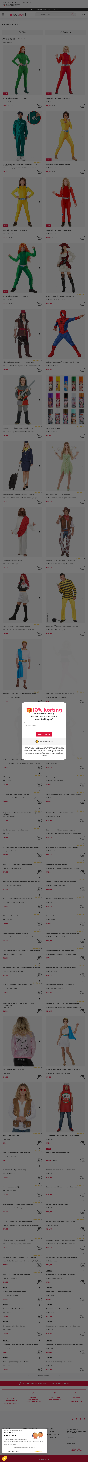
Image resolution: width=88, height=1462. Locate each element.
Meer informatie (13, 1451)
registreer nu (44, 734)
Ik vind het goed (36, 1451)
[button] (4, 1458)
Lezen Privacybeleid (10, 1444)
